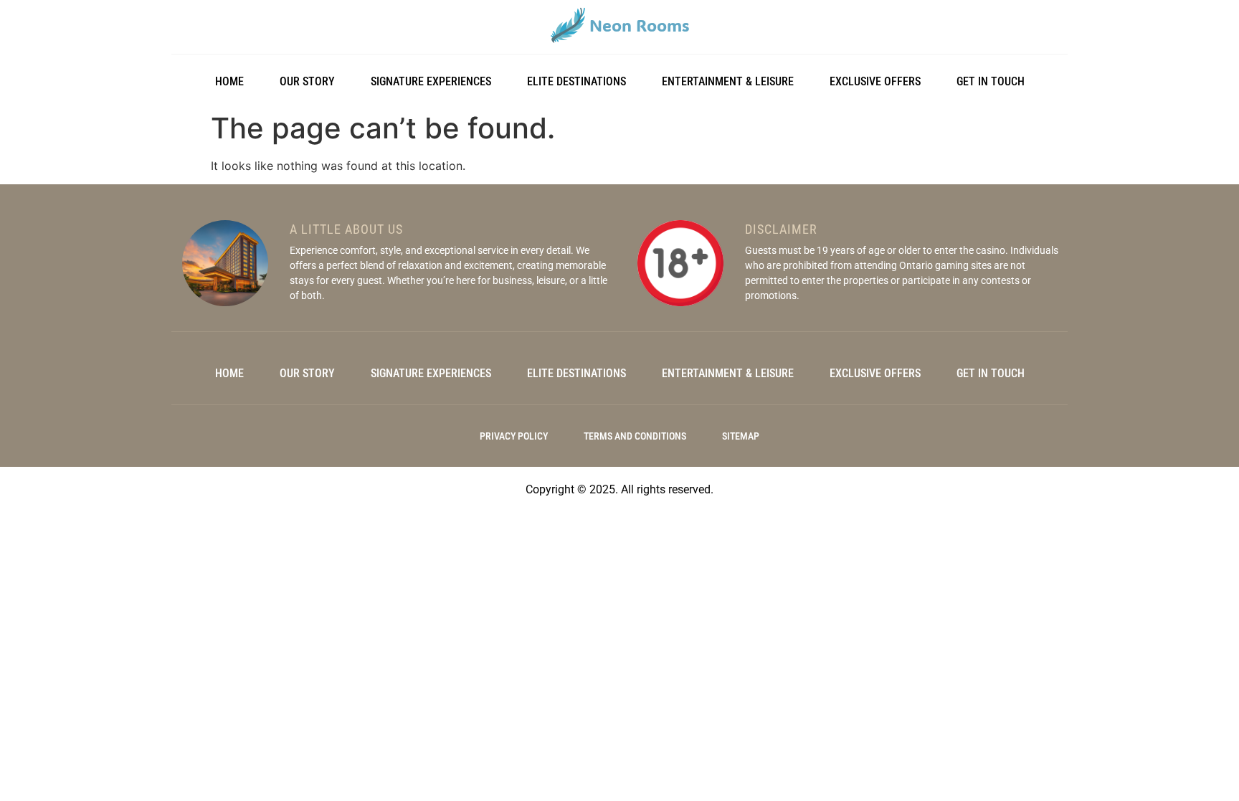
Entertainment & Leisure (728, 81)
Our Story (307, 81)
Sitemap (740, 436)
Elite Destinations (576, 81)
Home (229, 81)
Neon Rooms (639, 25)
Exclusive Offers (875, 81)
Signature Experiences (431, 81)
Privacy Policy (514, 436)
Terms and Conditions (635, 436)
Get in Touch (990, 81)
